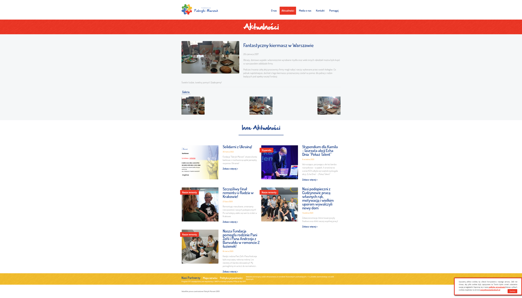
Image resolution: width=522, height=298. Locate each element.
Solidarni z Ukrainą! (237, 147)
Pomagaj (333, 10)
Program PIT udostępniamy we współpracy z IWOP (200, 281)
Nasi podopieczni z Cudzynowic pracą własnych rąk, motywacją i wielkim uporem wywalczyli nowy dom (318, 198)
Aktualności (288, 10)
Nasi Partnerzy (190, 278)
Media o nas (305, 10)
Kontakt (320, 10)
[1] (193, 105)
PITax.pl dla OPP (239, 281)
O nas (274, 10)
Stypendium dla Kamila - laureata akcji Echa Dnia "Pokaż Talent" (320, 150)
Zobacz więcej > (230, 168)
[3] (329, 105)
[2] (261, 105)
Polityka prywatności (231, 278)
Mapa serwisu (210, 278)
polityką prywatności (497, 287)
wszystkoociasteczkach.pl (490, 290)
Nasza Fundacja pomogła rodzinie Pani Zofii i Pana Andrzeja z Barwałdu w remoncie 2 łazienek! (241, 238)
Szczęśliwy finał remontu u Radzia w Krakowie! (238, 192)
